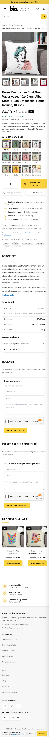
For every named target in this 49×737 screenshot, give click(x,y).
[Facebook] (5, 706)
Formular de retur (9, 662)
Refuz (31, 733)
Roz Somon (7, 247)
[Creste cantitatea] (16, 183)
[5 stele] (20, 385)
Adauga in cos (36, 184)
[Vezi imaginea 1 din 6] (6, 82)
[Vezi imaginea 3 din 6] (25, 82)
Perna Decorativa (17, 239)
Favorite (5, 686)
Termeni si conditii (9, 639)
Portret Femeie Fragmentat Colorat (37, 552)
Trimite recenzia (16, 430)
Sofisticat (15, 243)
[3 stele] (13, 385)
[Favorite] (38, 8)
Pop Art (6, 243)
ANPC (6, 718)
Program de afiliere (9, 692)
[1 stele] (5, 385)
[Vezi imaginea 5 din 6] (44, 82)
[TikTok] (18, 706)
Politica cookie (8, 650)
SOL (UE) (15, 718)
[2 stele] (9, 385)
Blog (4, 681)
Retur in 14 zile (10, 349)
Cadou (35, 239)
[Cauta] (44, 16)
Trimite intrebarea (17, 505)
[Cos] (44, 8)
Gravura (18, 247)
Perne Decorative (16, 25)
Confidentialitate (9, 645)
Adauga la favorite (15, 193)
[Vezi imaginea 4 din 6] (34, 82)
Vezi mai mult (8, 295)
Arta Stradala (6, 235)
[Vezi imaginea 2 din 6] (15, 82)
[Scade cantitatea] (5, 183)
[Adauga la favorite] (20, 530)
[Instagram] (12, 706)
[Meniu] (5, 8)
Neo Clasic (40, 243)
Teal (27, 239)
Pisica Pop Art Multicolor (13, 552)
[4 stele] (16, 385)
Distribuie (37, 193)
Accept (42, 733)
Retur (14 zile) (7, 656)
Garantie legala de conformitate (18, 344)
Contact (5, 675)
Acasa (4, 25)
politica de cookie (18, 734)
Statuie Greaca (27, 243)
